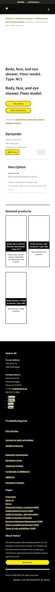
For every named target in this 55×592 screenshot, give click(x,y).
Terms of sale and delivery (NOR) (21, 528)
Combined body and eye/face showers (30, 119)
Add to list (12, 152)
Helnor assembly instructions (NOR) (22, 524)
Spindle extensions (14, 445)
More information (18, 110)
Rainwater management (17, 454)
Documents (18, 103)
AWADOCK (10, 477)
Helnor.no (10, 18)
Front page (11, 496)
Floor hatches (12, 431)
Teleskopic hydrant (14, 466)
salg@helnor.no (19, 388)
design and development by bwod (31, 580)
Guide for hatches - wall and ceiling (22, 514)
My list (9, 503)
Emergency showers (24, 18)
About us (10, 500)
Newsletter (27, 562)
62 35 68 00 (20, 2)
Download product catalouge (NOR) (22, 507)
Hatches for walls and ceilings (20, 440)
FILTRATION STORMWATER (18, 471)
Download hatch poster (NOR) (19, 510)
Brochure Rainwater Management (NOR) (24, 521)
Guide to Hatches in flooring (19, 517)
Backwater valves (14, 460)
